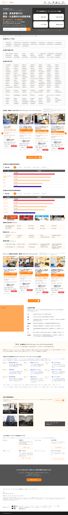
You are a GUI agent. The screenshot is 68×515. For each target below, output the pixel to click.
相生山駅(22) (49, 85)
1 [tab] (30, 153)
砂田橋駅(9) (8, 98)
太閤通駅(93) (33, 64)
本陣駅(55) (57, 68)
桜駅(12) (48, 91)
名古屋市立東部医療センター (10, 246)
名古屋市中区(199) (42, 42)
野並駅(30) (40, 80)
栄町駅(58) (16, 68)
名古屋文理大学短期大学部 (44, 237)
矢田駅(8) (40, 100)
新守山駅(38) (49, 76)
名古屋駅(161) (16, 64)
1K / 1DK (19, 167)
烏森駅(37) (24, 78)
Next (66, 133)
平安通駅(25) (49, 81)
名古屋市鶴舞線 (16, 57)
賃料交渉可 (35, 387)
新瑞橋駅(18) (57, 87)
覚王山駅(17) (16, 90)
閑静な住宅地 (25, 387)
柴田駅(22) (7, 85)
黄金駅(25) (7, 83)
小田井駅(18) (8, 90)
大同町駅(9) (32, 98)
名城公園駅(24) (16, 83)
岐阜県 (4, 493)
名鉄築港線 (24, 55)
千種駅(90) (40, 64)
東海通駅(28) (16, 81)
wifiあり (23, 384)
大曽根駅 (31, 225)
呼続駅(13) (57, 90)
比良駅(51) (16, 71)
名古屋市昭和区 (5, 212)
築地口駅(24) (49, 83)
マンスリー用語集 (56, 506)
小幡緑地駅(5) (16, 103)
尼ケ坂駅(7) (16, 101)
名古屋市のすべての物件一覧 (33, 157)
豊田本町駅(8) (24, 100)
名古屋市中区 (5, 209)
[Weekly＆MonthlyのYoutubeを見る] (12, 508)
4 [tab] (35, 153)
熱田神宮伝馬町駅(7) (25, 101)
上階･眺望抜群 (10, 387)
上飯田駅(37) (8, 78)
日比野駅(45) (41, 73)
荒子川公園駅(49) (42, 71)
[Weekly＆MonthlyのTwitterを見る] (17, 506)
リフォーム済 (5, 387)
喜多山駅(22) (33, 85)
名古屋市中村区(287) (25, 42)
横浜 (10, 495)
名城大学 (7, 237)
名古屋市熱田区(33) (25, 45)
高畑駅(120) (24, 64)
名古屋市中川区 (5, 202)
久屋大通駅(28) (57, 80)
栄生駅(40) (57, 75)
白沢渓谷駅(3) (41, 103)
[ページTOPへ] (64, 513)
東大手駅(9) (41, 98)
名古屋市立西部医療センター (34, 244)
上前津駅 (4, 173)
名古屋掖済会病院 (32, 246)
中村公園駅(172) (8, 64)
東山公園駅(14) (33, 90)
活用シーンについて (25, 458)
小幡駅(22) (24, 85)
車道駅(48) (57, 71)
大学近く (51, 387)
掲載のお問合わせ (21, 508)
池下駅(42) (40, 75)
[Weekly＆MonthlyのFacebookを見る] (12, 506)
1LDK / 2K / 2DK (27, 167)
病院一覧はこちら (13, 241)
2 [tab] (32, 153)
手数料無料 (27, 384)
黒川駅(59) (7, 68)
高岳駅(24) (32, 83)
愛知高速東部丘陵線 (58, 53)
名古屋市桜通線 (25, 57)
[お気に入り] (16, 115)
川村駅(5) (7, 103)
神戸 (22, 495)
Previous (2, 133)
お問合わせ (14, 147)
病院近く (48, 387)
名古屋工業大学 (20, 235)
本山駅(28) (7, 81)
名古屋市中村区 (5, 199)
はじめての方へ (21, 506)
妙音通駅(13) (8, 91)
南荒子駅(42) (33, 75)
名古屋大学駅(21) (17, 87)
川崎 (12, 495)
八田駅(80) (49, 64)
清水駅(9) (48, 98)
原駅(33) (15, 80)
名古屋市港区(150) (58, 42)
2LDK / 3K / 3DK (36, 167)
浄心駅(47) (16, 73)
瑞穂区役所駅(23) (58, 83)
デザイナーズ (58, 384)
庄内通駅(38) (57, 76)
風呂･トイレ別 (41, 384)
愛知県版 (11, 2)
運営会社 (20, 507)
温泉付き (54, 384)
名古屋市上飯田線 (33, 57)
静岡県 (7, 493)
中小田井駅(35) (41, 78)
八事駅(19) (40, 87)
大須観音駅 (32, 228)
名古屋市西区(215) (34, 42)
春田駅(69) (24, 66)
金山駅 (20, 225)
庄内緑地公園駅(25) (58, 81)
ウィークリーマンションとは (38, 506)
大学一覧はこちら (13, 232)
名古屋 (20, 495)
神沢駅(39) (40, 76)
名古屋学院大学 (31, 237)
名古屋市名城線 (8, 57)
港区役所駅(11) (24, 95)
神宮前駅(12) (24, 91)
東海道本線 (16, 53)
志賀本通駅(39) (24, 76)
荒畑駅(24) (24, 83)
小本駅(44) (49, 73)
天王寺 (17, 495)
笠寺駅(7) (7, 101)
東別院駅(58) (24, 68)
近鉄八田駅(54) (33, 70)
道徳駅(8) (32, 100)
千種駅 (4, 182)
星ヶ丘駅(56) (49, 68)
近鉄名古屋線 (57, 57)
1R (14, 167)
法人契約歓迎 (16, 387)
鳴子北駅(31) (24, 80)
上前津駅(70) (16, 66)
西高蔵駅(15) (24, 90)
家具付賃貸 (45, 384)
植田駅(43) (24, 75)
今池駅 (55, 228)
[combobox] (11, 29)
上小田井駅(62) (49, 66)
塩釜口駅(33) (8, 80)
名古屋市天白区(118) (34, 44)
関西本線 (32, 53)
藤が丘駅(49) (33, 71)
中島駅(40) (7, 76)
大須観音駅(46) (24, 73)
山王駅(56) (40, 68)
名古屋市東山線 (57, 55)
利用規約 (37, 507)
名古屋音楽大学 (31, 235)
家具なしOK (16, 384)
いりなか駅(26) (41, 81)
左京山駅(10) (41, 95)
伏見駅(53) (40, 70)
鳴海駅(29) (49, 80)
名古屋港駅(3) (33, 103)
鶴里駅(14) (49, 90)
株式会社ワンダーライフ (58, 148)
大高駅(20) (32, 87)
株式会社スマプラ (25, 151)
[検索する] (28, 29)
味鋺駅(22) (16, 85)
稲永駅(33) (57, 78)
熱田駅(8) (15, 100)
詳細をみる (7, 147)
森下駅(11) (7, 95)
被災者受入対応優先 (61, 387)
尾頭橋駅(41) (49, 75)
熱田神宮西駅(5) (33, 101)
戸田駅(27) (24, 81)
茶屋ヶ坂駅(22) (41, 85)
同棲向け (8, 384)
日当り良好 (20, 387)
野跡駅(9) (15, 98)
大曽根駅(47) (8, 73)
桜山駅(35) (49, 78)
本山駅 (4, 186)
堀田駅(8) (56, 98)
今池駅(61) (57, 66)
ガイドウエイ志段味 (50, 57)
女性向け (4, 384)
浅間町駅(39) (33, 76)
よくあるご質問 (57, 447)
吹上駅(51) (24, 71)
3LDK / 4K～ (44, 167)
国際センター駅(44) (17, 75)
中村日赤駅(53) (8, 71)
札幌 (8, 495)
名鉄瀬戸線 (49, 55)
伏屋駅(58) (32, 68)
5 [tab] (37, 153)
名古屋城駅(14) (41, 90)
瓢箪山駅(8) (49, 100)
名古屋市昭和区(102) (50, 44)
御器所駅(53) (49, 70)
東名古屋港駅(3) (25, 103)
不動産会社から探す (58, 400)
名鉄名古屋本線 (8, 55)
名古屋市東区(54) (9, 45)
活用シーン (51, 506)
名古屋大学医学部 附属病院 (10, 244)
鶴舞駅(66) (40, 66)
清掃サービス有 (30, 387)
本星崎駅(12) (41, 91)
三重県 (12, 493)
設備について (46, 506)
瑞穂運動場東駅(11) (17, 95)
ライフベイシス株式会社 (42, 150)
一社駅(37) (16, 78)
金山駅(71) (7, 66)
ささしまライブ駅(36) (34, 78)
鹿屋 (15, 495)
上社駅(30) (32, 80)
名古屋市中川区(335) (17, 42)
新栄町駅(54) (24, 70)
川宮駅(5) (56, 101)
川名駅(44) (7, 75)
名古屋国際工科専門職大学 (56, 235)
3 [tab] (34, 153)
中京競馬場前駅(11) (58, 91)
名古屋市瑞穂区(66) (58, 44)
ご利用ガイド (25, 447)
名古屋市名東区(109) (42, 44)
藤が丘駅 (55, 225)
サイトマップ (32, 507)
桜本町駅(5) (41, 101)
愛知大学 (41, 235)
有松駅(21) (57, 85)
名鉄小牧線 (40, 55)
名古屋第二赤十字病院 (44, 246)
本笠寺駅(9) (24, 98)
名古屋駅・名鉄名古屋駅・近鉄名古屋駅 (8, 177)
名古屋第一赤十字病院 (21, 244)
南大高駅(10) (33, 95)
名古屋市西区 (5, 206)
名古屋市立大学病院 (20, 246)
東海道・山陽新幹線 (9, 53)
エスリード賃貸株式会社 (42, 294)
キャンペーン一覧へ (33, 300)
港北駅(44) (57, 73)
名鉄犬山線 (32, 55)
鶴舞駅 (4, 179)
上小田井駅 (9, 228)
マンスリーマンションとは (57, 458)
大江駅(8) (7, 100)
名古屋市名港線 (41, 57)
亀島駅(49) (49, 71)
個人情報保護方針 (26, 507)
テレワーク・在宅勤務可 (41, 387)
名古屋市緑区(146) (9, 44)
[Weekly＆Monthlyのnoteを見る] (15, 508)
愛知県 (10, 493)
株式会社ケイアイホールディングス (10, 150)
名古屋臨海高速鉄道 (50, 53)
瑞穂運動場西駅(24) (42, 83)
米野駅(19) (49, 87)
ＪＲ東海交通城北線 (42, 53)
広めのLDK (35, 384)
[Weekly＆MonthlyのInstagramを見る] (15, 506)
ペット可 (12, 384)
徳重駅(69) (32, 66)
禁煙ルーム (50, 384)
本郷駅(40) (16, 76)
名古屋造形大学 (8, 235)
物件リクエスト (34, 479)
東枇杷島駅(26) (33, 81)
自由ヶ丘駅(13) (16, 91)
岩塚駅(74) (57, 64)
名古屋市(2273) (8, 42)
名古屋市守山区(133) (17, 44)
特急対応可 (55, 387)
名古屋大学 (19, 237)
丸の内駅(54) (16, 70)
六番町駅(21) (24, 87)
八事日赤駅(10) (57, 95)
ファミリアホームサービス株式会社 (57, 295)
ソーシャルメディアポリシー (43, 507)
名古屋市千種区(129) (25, 44)
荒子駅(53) (57, 70)
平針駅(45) (32, 73)
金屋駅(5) (48, 101)
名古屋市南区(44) (17, 45)
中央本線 (23, 53)
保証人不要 (31, 384)
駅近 (20, 384)
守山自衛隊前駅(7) (58, 100)
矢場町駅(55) (8, 70)
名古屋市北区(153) (50, 42)
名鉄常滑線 (16, 55)
